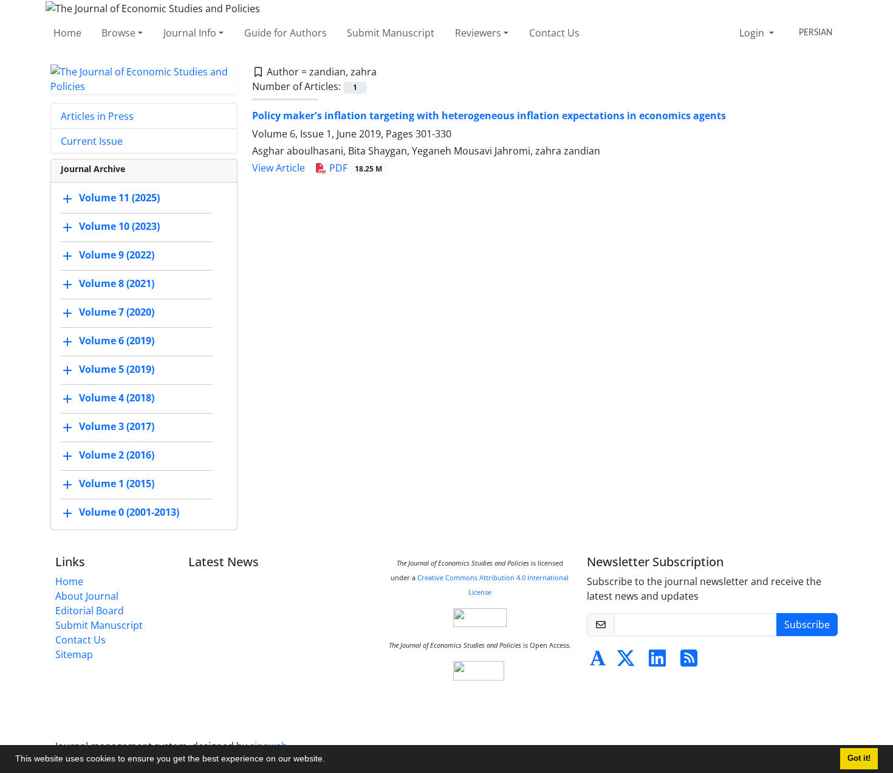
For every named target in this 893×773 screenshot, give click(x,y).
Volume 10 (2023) (119, 226)
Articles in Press (97, 116)
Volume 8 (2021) (116, 283)
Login (753, 33)
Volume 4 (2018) (116, 397)
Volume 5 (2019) (116, 369)
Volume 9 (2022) (116, 255)
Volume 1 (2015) (116, 483)
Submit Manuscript (390, 33)
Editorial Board (89, 610)
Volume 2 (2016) (116, 455)
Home (67, 33)
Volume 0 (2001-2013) (129, 512)
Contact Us (554, 33)
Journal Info (189, 33)
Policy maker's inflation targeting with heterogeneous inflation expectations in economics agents (489, 115)
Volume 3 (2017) (116, 426)
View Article (278, 168)
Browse (118, 33)
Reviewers (478, 33)
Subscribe (807, 624)
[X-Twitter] (625, 661)
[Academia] (598, 661)
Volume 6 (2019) (116, 340)
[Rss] (688, 661)
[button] (329, 760)
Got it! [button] (859, 758)
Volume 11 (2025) (119, 197)
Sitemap (74, 654)
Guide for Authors (285, 33)
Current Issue (92, 141)
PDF (354, 168)
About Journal (86, 596)
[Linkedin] (657, 661)
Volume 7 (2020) (116, 312)
